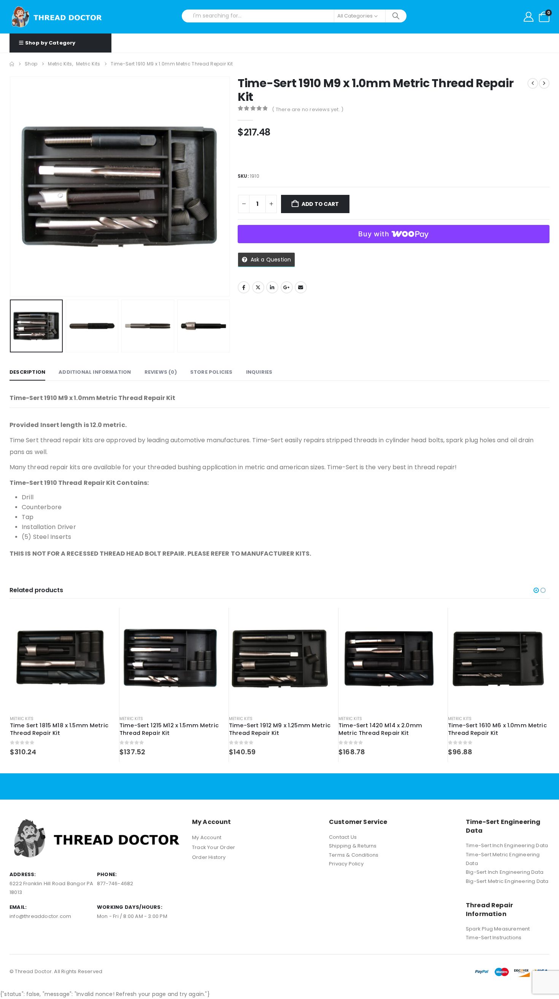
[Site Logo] (57, 17)
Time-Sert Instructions (493, 937)
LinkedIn (272, 287)
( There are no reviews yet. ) (307, 109)
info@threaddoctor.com (40, 916)
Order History (209, 857)
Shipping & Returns (353, 845)
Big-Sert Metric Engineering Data (507, 881)
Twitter (258, 287)
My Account (206, 837)
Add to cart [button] (99, 620)
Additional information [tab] (95, 372)
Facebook (244, 287)
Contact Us (343, 837)
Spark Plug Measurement (498, 928)
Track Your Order (213, 847)
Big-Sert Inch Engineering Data (504, 872)
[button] (11, 186)
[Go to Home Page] (12, 64)
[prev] (532, 83)
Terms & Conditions (354, 855)
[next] (544, 83)
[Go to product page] (60, 658)
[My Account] (529, 17)
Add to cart (320, 204)
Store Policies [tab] (211, 372)
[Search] (396, 16)
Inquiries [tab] (259, 372)
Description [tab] (27, 372)
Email (301, 287)
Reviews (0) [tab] (161, 372)
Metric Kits (21, 719)
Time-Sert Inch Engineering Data (507, 845)
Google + (287, 287)
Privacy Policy (346, 863)
